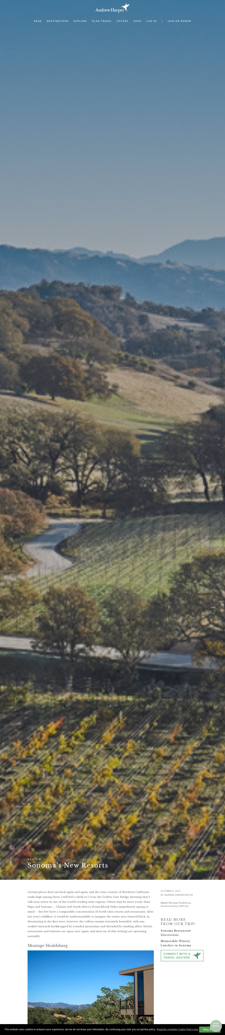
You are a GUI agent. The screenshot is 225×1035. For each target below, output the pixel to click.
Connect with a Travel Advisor (176, 956)
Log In (151, 21)
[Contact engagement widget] (216, 1026)
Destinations (58, 21)
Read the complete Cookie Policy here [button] (178, 1029)
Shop (137, 21)
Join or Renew (179, 21)
